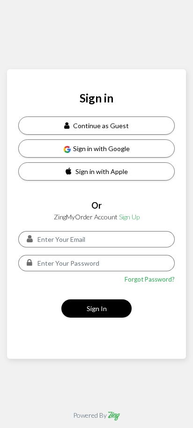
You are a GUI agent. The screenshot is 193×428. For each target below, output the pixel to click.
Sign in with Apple (101, 171)
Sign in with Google (101, 148)
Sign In (97, 308)
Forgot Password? (150, 279)
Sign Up (129, 217)
